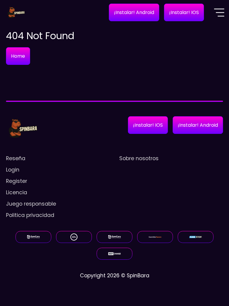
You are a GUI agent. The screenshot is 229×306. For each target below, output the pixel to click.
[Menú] (219, 12)
